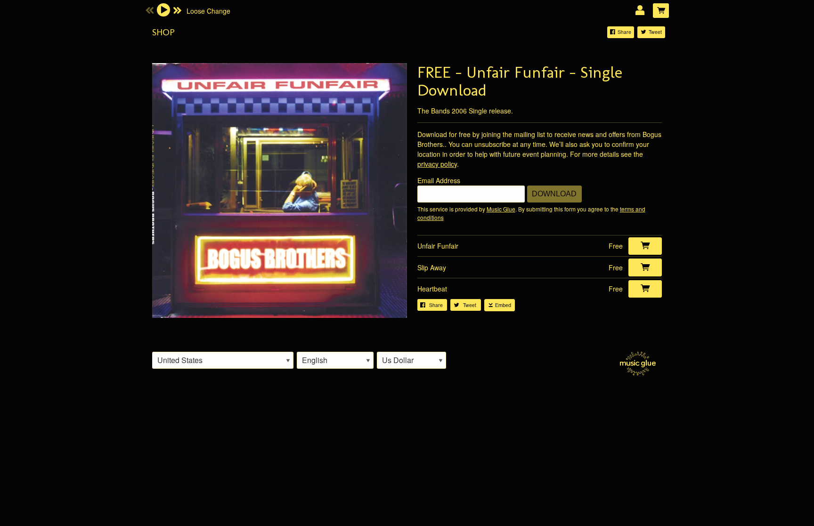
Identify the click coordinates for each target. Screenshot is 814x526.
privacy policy (437, 164)
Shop (163, 32)
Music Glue (501, 209)
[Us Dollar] (411, 360)
